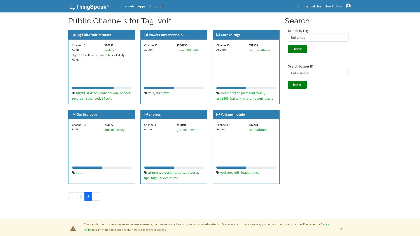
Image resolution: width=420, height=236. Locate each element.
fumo (174, 178)
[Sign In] (348, 5)
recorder (78, 98)
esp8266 (222, 98)
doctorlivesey (114, 129)
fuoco (164, 178)
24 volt (107, 98)
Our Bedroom (87, 114)
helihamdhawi (259, 50)
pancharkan (109, 93)
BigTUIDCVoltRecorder (94, 35)
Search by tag (298, 30)
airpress (155, 114)
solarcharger (230, 93)
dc (121, 93)
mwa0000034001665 (191, 50)
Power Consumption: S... (167, 35)
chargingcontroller (257, 98)
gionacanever (187, 129)
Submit (297, 49)
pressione (169, 172)
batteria (192, 172)
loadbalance (258, 129)
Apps (141, 6)
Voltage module (233, 114)
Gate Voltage (231, 35)
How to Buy (333, 6)
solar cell (93, 98)
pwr (166, 93)
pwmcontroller (252, 93)
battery (236, 98)
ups (146, 178)
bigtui (80, 93)
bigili (155, 178)
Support (155, 6)
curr (159, 93)
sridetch (110, 50)
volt (127, 93)
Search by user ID (300, 66)
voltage (226, 172)
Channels (128, 6)
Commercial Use (309, 6)
